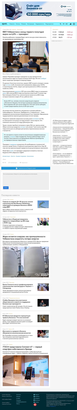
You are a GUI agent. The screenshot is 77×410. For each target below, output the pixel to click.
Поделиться (24, 162)
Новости (11, 24)
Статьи (18, 24)
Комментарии (13, 162)
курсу (4, 93)
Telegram (37, 394)
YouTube (37, 402)
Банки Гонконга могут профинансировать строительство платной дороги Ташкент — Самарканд (18, 286)
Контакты (18, 394)
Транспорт (11, 282)
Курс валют (55, 29)
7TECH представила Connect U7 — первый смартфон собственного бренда (22, 348)
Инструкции (30, 24)
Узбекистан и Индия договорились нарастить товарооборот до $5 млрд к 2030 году (16, 221)
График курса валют (57, 41)
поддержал (13, 144)
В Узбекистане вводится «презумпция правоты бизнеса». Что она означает (16, 317)
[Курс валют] (70, 24)
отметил (12, 136)
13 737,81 (61, 34)
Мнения (23, 24)
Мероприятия (49, 24)
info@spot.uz (53, 406)
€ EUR (54, 34)
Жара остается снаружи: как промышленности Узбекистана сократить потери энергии (24, 237)
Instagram (37, 398)
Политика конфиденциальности (21, 401)
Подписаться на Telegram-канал (26, 168)
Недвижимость (39, 24)
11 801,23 (61, 32)
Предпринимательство (14, 298)
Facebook (37, 396)
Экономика (12, 217)
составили (36, 119)
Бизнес (11, 199)
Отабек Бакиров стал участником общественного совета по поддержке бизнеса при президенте (16, 302)
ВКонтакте (37, 400)
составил (8, 85)
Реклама (18, 396)
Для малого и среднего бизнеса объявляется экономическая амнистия (17, 332)
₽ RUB (54, 37)
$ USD (54, 32)
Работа (18, 403)
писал (11, 151)
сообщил (43, 78)
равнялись (18, 91)
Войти (5, 187)
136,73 (60, 37)
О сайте (18, 398)
